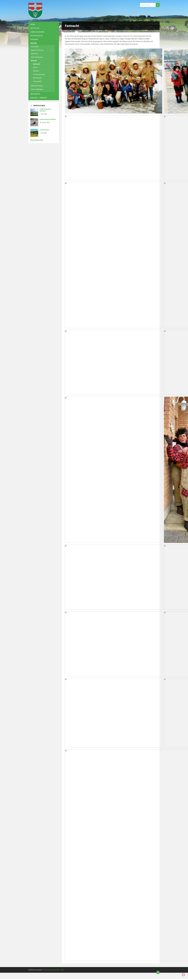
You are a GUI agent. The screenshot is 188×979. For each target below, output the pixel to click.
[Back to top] (158, 972)
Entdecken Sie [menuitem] (36, 36)
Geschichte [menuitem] (34, 47)
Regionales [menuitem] (35, 94)
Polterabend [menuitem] (37, 81)
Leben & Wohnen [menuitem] (37, 32)
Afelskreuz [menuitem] (34, 54)
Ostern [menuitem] (35, 67)
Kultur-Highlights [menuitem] (37, 89)
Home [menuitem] (32, 24)
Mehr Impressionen (36, 140)
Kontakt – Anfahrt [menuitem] (38, 98)
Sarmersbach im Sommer (45, 110)
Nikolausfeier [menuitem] (37, 78)
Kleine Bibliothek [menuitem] (37, 57)
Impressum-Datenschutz (51, 970)
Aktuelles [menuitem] (34, 28)
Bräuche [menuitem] (34, 60)
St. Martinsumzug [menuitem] (39, 74)
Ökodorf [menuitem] (34, 39)
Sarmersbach (44, 130)
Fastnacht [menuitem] (36, 64)
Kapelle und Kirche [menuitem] (37, 50)
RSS (62, 970)
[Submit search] (158, 5)
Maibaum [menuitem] (36, 71)
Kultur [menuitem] (33, 43)
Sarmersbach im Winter (48, 119)
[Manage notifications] (183, 974)
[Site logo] (35, 17)
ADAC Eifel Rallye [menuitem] (37, 86)
